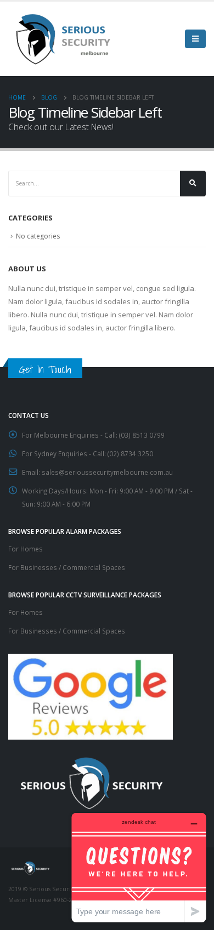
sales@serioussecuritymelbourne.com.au (107, 472)
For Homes (25, 548)
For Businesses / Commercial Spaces (66, 567)
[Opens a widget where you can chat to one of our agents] (138, 867)
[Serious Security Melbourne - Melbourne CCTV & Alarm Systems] (63, 39)
